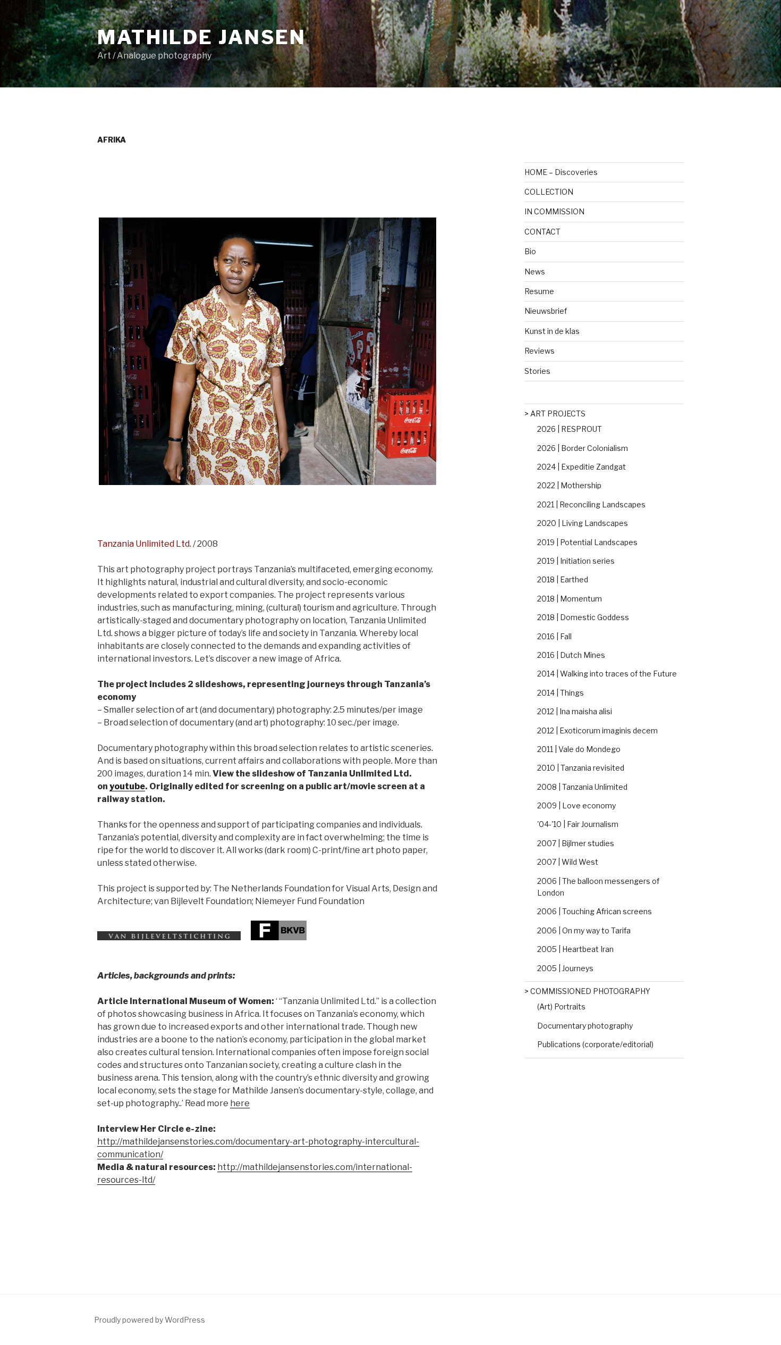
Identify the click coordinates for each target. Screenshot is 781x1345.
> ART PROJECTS (554, 413)
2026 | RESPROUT (569, 428)
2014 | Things (560, 692)
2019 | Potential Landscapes (587, 542)
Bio (530, 251)
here (240, 1103)
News (534, 271)
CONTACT (542, 231)
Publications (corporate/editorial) (595, 1044)
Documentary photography (585, 1025)
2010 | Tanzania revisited (580, 767)
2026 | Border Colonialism (582, 448)
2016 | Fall (554, 636)
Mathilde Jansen (201, 37)
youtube (127, 786)
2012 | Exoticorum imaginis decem (597, 730)
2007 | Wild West (567, 861)
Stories (537, 370)
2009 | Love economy (576, 805)
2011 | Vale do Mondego (579, 749)
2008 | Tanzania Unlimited (582, 786)
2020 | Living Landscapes (582, 523)
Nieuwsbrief (545, 310)
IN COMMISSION (554, 211)
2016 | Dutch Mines (571, 654)
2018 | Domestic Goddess (583, 617)
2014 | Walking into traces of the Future (607, 673)
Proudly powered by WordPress (149, 1319)
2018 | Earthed (562, 579)
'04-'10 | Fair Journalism (577, 824)
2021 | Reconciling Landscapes (591, 504)
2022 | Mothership (569, 485)
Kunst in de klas (552, 331)
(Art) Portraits (561, 1006)
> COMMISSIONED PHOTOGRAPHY (587, 991)
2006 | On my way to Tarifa (584, 930)
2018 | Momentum (569, 598)
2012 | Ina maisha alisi (574, 711)
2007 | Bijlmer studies (575, 843)
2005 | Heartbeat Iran (575, 949)
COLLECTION (548, 191)
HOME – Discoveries (561, 172)
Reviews (539, 350)
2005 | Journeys (565, 968)
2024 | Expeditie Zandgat (581, 466)
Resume (539, 291)
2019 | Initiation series (576, 560)
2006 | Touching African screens (594, 911)
